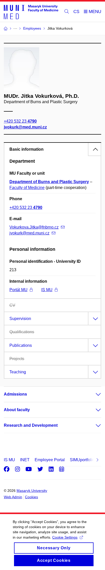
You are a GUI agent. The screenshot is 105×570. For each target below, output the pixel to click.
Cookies (31, 497)
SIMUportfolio (82, 460)
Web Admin (13, 497)
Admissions (15, 394)
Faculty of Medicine (27, 187)
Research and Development (31, 425)
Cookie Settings (64, 537)
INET (25, 460)
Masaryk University (32, 491)
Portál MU (18, 290)
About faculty (17, 410)
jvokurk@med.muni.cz (25, 127)
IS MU (46, 290)
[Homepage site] (31, 11)
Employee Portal (50, 460)
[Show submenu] (93, 394)
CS (76, 11)
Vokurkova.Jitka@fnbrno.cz (34, 227)
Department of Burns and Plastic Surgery (49, 182)
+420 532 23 (20, 121)
